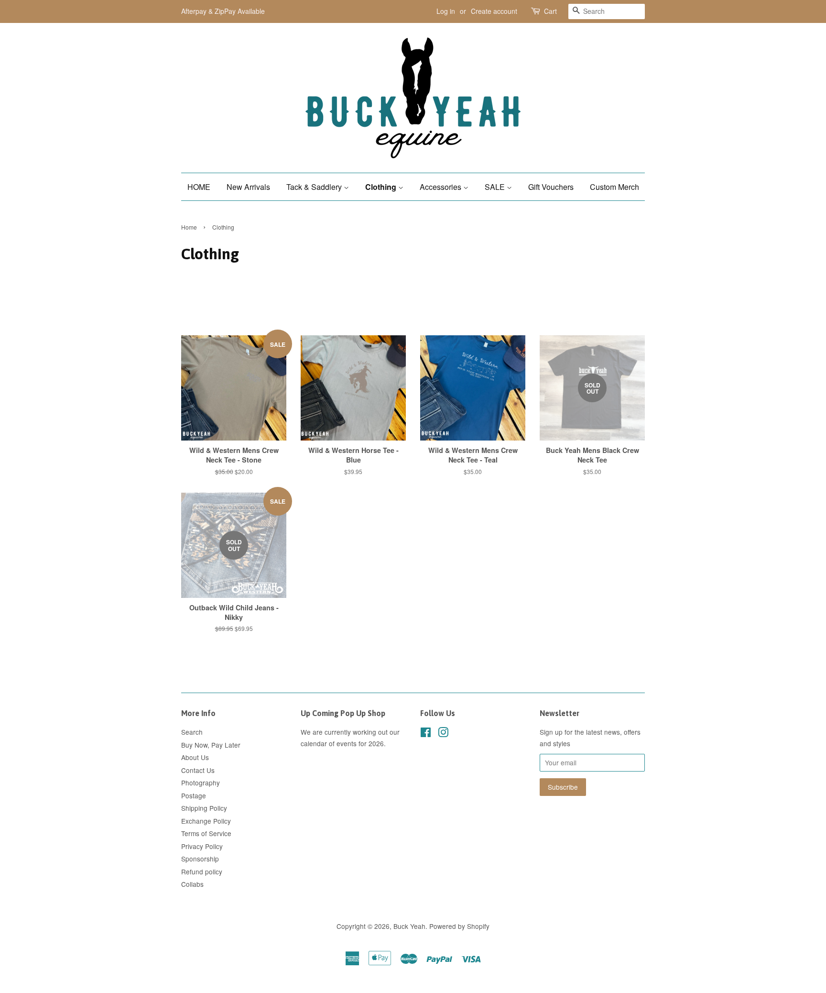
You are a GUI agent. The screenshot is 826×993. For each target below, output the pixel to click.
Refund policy (201, 871)
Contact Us (198, 770)
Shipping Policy (204, 808)
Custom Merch (614, 186)
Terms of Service (206, 833)
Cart (550, 11)
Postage (193, 795)
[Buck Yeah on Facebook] (425, 734)
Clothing (381, 186)
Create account (494, 11)
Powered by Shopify (459, 926)
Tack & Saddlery (315, 186)
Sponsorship (200, 858)
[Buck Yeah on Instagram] (443, 734)
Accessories (441, 186)
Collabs (192, 884)
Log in (445, 11)
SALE (496, 186)
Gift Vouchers (551, 186)
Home (189, 227)
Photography (200, 782)
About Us (195, 757)
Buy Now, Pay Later (210, 745)
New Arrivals (248, 186)
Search (192, 732)
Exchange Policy (206, 821)
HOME (198, 186)
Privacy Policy (202, 846)
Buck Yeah (409, 926)
